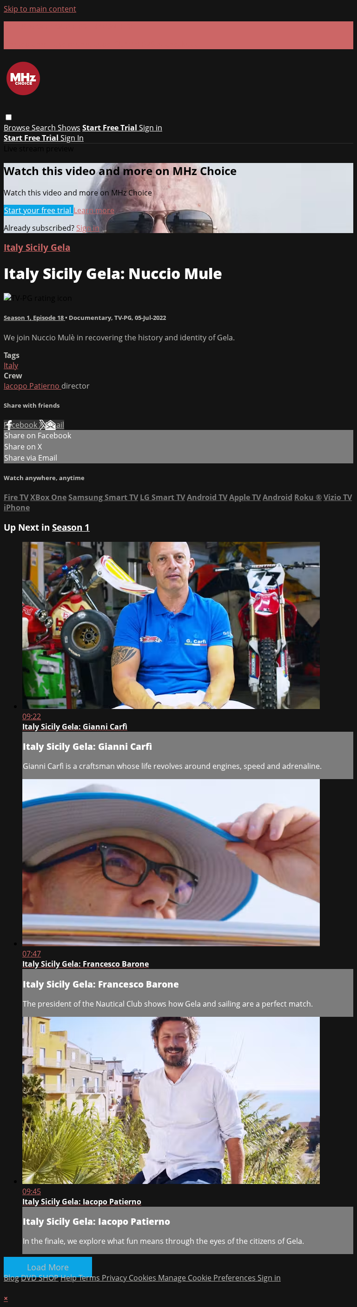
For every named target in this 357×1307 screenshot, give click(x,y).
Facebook (21, 425)
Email (54, 425)
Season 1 (71, 527)
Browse (18, 128)
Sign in (150, 128)
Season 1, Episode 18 (34, 317)
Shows (69, 128)
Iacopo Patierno (32, 386)
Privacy (115, 1278)
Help (69, 1278)
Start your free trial (38, 210)
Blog (11, 1278)
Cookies (143, 1278)
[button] (9, 117)
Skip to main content (40, 9)
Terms (90, 1278)
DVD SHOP (40, 1278)
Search (45, 128)
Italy (11, 365)
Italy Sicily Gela (37, 247)
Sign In (72, 138)
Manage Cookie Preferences (208, 1278)
